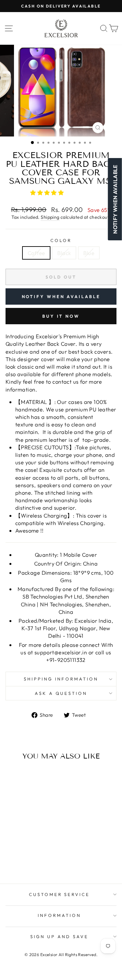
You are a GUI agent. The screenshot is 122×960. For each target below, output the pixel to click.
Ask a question (61, 693)
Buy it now (61, 316)
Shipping (50, 217)
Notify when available (61, 296)
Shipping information (61, 678)
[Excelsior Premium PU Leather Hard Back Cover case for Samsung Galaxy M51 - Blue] (34, 853)
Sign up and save (59, 936)
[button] (47, 192)
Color (61, 240)
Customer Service (59, 894)
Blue (88, 252)
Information (59, 915)
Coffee (36, 252)
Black (64, 252)
